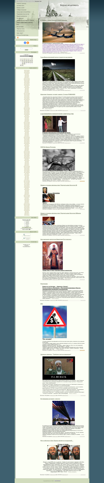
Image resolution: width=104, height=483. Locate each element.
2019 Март (27, 197)
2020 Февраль (27, 210)
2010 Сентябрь (27, 78)
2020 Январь (26, 208)
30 (20, 65)
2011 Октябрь (27, 94)
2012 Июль (27, 105)
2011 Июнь (27, 89)
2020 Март (27, 211)
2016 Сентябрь (27, 166)
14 (30, 60)
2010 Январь (26, 71)
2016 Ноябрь (26, 168)
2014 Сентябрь (27, 137)
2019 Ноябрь (26, 206)
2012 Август (26, 106)
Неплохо (27, 223)
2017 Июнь (27, 177)
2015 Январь (26, 142)
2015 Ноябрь (26, 154)
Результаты (23, 228)
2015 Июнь (27, 148)
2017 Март (27, 173)
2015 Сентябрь (27, 151)
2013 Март (27, 115)
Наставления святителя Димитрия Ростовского (55, 239)
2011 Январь (26, 83)
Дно (41, 303)
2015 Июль (27, 149)
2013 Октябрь (27, 123)
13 (28, 60)
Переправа (44, 283)
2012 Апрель (26, 101)
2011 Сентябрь (27, 93)
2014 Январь (26, 127)
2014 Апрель (26, 131)
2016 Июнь (27, 162)
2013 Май (27, 117)
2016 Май (27, 161)
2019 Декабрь (27, 207)
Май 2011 (26, 54)
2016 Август (26, 165)
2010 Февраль (27, 72)
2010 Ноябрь (26, 81)
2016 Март (27, 159)
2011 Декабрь (27, 97)
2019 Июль (27, 201)
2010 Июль (27, 76)
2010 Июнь (27, 75)
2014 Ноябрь (26, 139)
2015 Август (26, 150)
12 (26, 60)
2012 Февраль (27, 99)
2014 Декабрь (27, 140)
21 (30, 62)
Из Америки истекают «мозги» (50, 399)
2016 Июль (27, 163)
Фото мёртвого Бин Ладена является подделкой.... (56, 440)
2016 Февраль (27, 157)
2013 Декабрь (27, 126)
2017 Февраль (27, 172)
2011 (45, 17)
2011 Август (26, 92)
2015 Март (27, 144)
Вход (40, 1)
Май (48, 17)
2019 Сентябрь (27, 204)
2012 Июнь (27, 104)
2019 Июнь (27, 200)
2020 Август (26, 213)
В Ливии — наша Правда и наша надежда (53, 20)
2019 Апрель (26, 199)
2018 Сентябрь (27, 195)
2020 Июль (27, 212)
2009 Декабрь (27, 70)
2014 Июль (27, 134)
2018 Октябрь (27, 196)
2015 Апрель (26, 145)
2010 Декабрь (27, 82)
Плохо (27, 224)
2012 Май (27, 103)
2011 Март (27, 86)
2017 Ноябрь (26, 183)
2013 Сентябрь (27, 122)
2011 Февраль (27, 84)
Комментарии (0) (67, 90)
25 (24, 63)
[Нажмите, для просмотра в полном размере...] (58, 80)
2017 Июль (27, 178)
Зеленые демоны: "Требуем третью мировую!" (55, 354)
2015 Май (27, 146)
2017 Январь (26, 171)
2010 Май (27, 73)
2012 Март (27, 100)
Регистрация (37, 1)
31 (22, 65)
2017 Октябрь (27, 182)
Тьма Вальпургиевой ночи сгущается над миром (56, 57)
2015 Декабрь (27, 155)
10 (22, 60)
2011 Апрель (26, 87)
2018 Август (26, 194)
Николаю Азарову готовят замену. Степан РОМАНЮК (57, 94)
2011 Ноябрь (26, 95)
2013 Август (26, 121)
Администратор (55, 90)
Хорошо (27, 222)
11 (24, 60)
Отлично (27, 221)
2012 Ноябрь (26, 110)
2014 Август (26, 135)
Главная (41, 17)
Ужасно (27, 226)
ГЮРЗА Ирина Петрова (48, 147)
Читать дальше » (63, 51)
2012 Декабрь (27, 111)
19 (26, 62)
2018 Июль (27, 193)
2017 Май (27, 176)
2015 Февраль (27, 143)
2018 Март (27, 188)
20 (28, 62)
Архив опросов (29, 228)
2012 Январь (26, 98)
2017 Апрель (26, 174)
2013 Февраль (27, 114)
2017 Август (26, 179)
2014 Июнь (27, 133)
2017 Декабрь (27, 184)
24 (22, 63)
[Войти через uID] (25, 43)
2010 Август (26, 77)
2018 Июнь (27, 191)
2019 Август (26, 202)
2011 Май (27, 88)
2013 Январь (26, 112)
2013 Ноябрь (26, 125)
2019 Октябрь (27, 205)
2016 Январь (26, 156)
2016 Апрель (26, 160)
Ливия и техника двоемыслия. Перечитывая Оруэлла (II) (58, 185)
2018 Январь (26, 185)
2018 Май (27, 190)
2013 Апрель (26, 116)
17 (22, 62)
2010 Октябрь (27, 80)
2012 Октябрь (27, 109)
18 (24, 62)
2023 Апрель (26, 214)
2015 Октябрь (27, 152)
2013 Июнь (27, 118)
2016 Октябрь (27, 167)
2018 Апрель (26, 189)
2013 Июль (27, 120)
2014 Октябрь (27, 138)
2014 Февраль (27, 128)
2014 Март (27, 129)
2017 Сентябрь (27, 180)
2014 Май (27, 132)
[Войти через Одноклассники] (28, 43)
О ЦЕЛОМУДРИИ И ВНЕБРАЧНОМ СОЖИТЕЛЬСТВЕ (57, 114)
